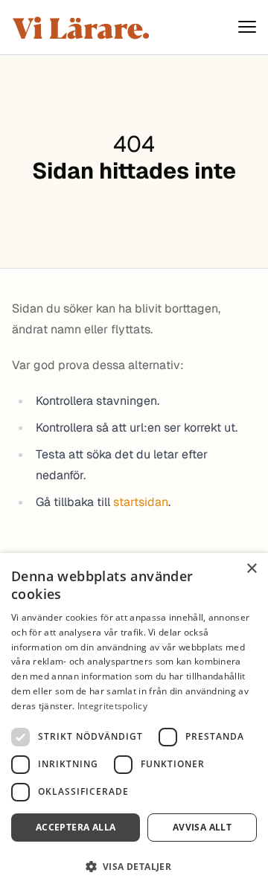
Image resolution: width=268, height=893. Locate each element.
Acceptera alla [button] (76, 827)
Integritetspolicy (112, 706)
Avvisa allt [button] (202, 827)
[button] (134, 866)
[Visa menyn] (247, 27)
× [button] (251, 568)
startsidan (140, 502)
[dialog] (134, 723)
